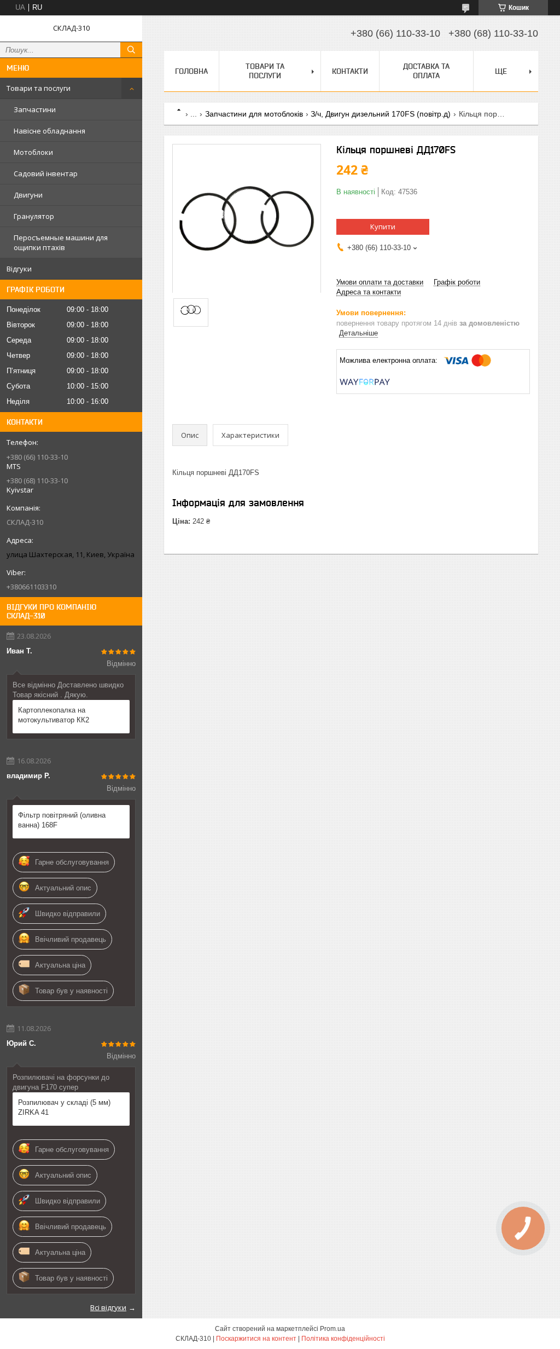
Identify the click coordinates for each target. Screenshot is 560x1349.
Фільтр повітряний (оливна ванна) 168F (62, 820)
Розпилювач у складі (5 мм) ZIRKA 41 (64, 1107)
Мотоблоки (33, 152)
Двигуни (28, 195)
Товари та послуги (39, 88)
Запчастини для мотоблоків (254, 113)
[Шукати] (131, 50)
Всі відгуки (108, 1307)
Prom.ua (332, 1329)
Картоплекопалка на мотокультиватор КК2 (53, 715)
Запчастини (35, 109)
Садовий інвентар (46, 173)
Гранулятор (34, 216)
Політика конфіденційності (343, 1338)
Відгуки (19, 269)
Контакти (350, 71)
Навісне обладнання (49, 131)
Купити (382, 226)
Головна (191, 71)
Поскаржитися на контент (256, 1338)
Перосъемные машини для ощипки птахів (61, 242)
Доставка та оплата (426, 71)
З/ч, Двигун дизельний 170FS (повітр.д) (381, 113)
